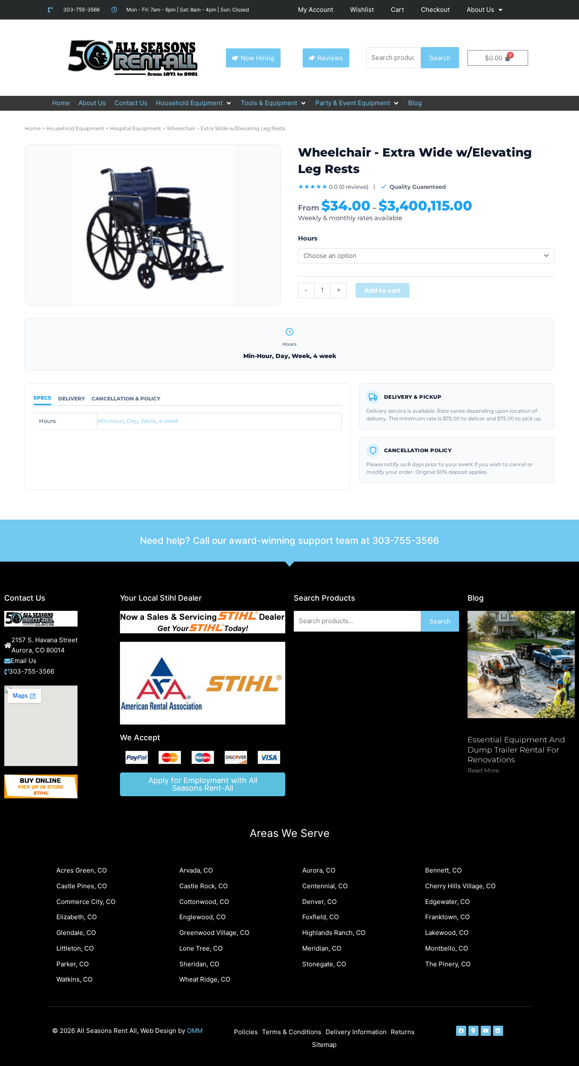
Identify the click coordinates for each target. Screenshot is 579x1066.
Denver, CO (319, 902)
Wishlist (362, 10)
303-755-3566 (405, 540)
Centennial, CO (325, 886)
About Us (480, 10)
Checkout (435, 10)
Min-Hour (110, 420)
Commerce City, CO (85, 902)
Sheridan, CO (199, 964)
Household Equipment (75, 128)
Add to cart (382, 290)
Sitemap (324, 1045)
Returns (403, 1032)
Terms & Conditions (291, 1032)
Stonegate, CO (324, 964)
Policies (246, 1032)
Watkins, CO (74, 979)
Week (148, 420)
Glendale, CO (76, 933)
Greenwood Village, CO (214, 933)
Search (440, 58)
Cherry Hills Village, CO (460, 886)
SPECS (42, 398)
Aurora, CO (318, 870)
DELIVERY (71, 398)
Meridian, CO (321, 948)
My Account (315, 10)
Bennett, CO (443, 870)
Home (33, 128)
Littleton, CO (75, 948)
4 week (168, 420)
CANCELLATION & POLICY (126, 398)
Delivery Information (356, 1032)
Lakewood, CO (446, 933)
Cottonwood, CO (204, 902)
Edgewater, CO (447, 902)
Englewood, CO (202, 917)
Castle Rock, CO (203, 886)
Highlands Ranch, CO (333, 933)
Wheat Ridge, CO (204, 979)
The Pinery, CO (447, 964)
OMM (195, 1031)
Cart (397, 10)
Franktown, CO (447, 917)
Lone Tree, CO (201, 948)
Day (132, 420)
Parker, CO (72, 964)
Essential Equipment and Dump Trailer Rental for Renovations (516, 749)
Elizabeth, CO (76, 917)
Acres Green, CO (81, 870)
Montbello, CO (446, 948)
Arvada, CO (196, 870)
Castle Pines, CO (81, 886)
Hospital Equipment (135, 128)
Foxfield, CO (320, 917)
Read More (483, 770)
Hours (307, 238)
